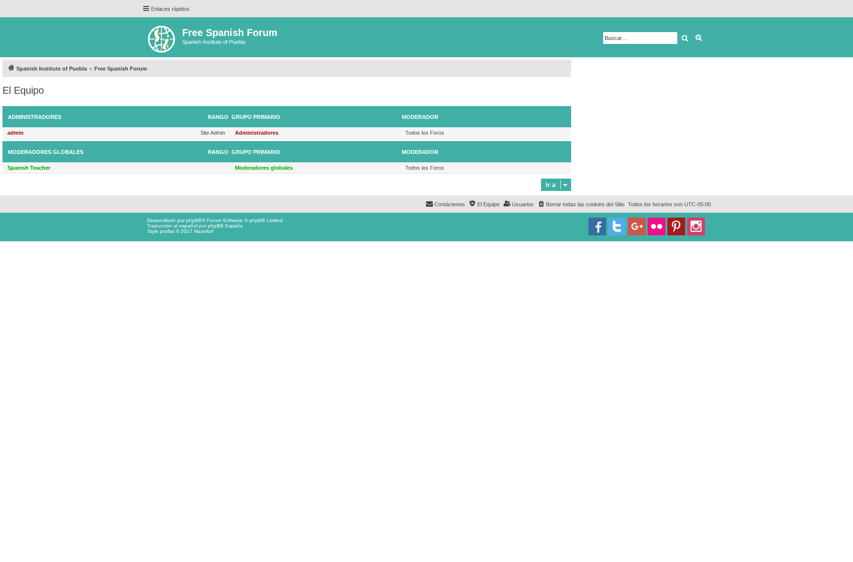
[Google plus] (637, 226)
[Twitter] (617, 226)
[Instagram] (696, 226)
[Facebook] (597, 226)
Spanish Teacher (28, 168)
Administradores (34, 117)
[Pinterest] (676, 226)
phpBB (194, 220)
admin (15, 133)
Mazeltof (203, 231)
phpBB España (225, 225)
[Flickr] (656, 226)
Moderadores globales (45, 152)
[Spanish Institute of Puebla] (162, 37)
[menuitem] (580, 204)
